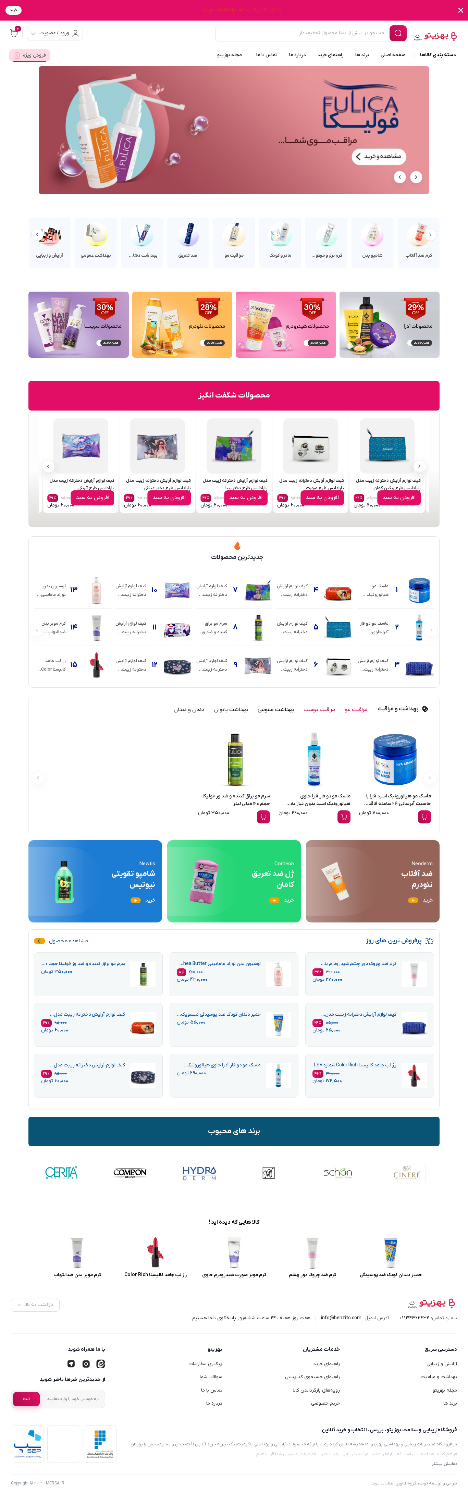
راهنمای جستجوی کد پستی (312, 1377)
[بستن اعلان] (461, 10)
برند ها (450, 1403)
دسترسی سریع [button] (441, 1349)
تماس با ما (211, 1390)
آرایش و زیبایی (442, 1364)
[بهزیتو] (435, 34)
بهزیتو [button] (215, 1349)
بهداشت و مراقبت (439, 1377)
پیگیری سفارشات (205, 1364)
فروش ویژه (34, 55)
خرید (13, 10)
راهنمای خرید (326, 1364)
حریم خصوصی (325, 1403)
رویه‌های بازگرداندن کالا (316, 1390)
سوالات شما (211, 1377)
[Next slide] (400, 177)
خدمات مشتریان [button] (321, 1349)
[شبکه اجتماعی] (100, 1364)
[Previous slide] (416, 177)
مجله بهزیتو (445, 1390)
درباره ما (214, 1403)
